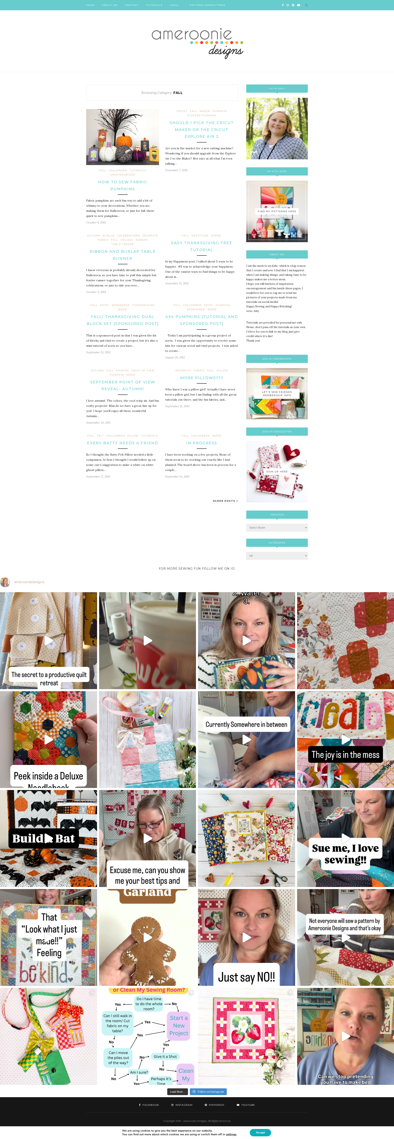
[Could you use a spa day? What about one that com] (147, 739)
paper (216, 235)
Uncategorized (122, 174)
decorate (150, 235)
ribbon (142, 239)
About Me (110, 5)
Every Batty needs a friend (122, 443)
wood (122, 309)
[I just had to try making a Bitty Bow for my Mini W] (48, 1036)
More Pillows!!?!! (201, 378)
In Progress (201, 443)
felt (100, 435)
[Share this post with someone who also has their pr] (246, 640)
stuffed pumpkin (201, 115)
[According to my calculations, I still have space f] (147, 1036)
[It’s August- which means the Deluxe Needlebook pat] (246, 838)
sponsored (121, 305)
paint (104, 305)
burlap (109, 235)
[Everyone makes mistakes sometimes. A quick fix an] (48, 838)
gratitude (200, 235)
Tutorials (154, 5)
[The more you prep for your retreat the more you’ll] (48, 640)
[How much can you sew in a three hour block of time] (147, 640)
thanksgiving (143, 305)
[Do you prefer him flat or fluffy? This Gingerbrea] (147, 937)
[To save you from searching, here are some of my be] (147, 838)
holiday (127, 239)
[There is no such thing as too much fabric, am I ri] (246, 937)
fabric (103, 239)
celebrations (129, 235)
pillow (222, 370)
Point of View (143, 370)
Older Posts (224, 500)
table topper (122, 244)
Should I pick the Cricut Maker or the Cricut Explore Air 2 (202, 130)
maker (205, 111)
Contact (132, 5)
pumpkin (220, 111)
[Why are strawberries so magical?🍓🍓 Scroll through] (246, 1036)
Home (90, 5)
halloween (118, 170)
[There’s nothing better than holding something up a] (48, 937)
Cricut (182, 111)
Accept (260, 1132)
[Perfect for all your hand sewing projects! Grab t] (48, 739)
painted (122, 370)
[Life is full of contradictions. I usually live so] (246, 739)
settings (231, 1134)
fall (102, 170)
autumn (93, 235)
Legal (174, 5)
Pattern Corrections (207, 5)
